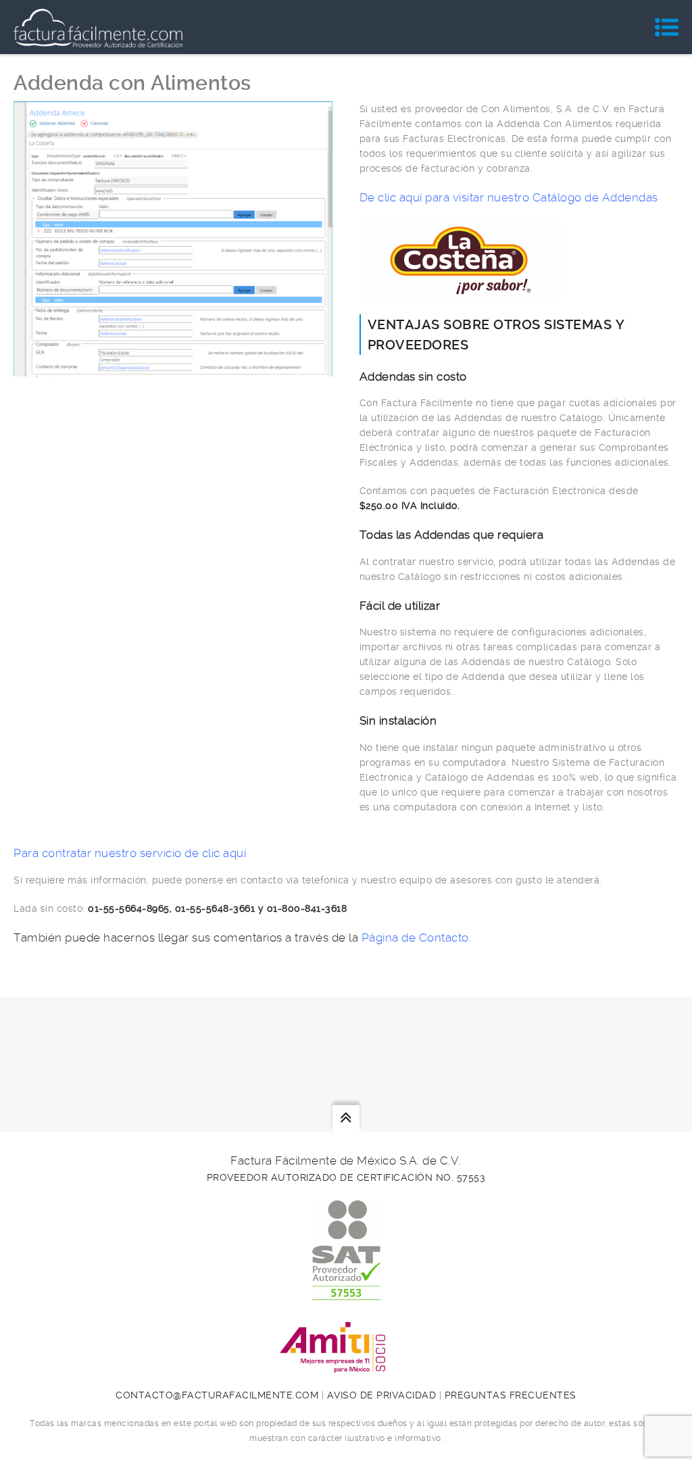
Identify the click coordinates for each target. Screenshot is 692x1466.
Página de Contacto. (417, 937)
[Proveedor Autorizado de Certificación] (346, 1293)
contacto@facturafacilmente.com (217, 1395)
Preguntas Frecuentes (510, 1395)
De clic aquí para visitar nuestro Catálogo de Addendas (509, 197)
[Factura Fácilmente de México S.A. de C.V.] (98, 27)
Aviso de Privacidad (382, 1395)
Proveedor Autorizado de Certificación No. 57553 (346, 1177)
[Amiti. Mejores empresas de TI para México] (346, 1365)
